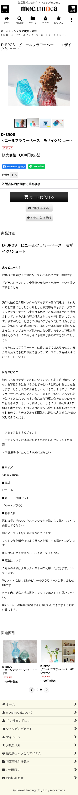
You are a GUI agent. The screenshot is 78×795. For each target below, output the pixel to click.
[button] (5, 9)
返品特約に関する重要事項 (22, 184)
